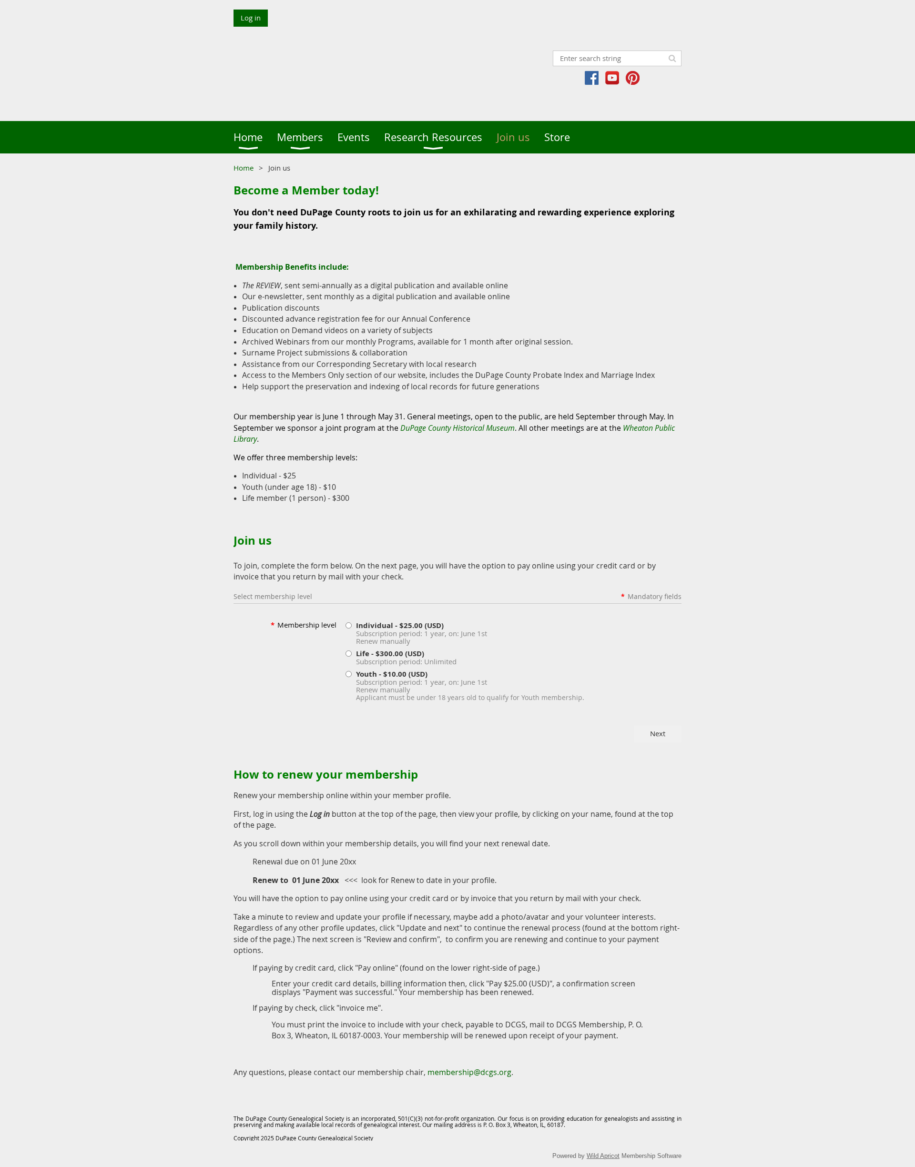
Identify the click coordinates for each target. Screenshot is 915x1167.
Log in (251, 17)
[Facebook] (592, 78)
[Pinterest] (633, 78)
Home (244, 168)
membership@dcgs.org (469, 1072)
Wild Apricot (603, 1155)
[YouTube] (612, 78)
